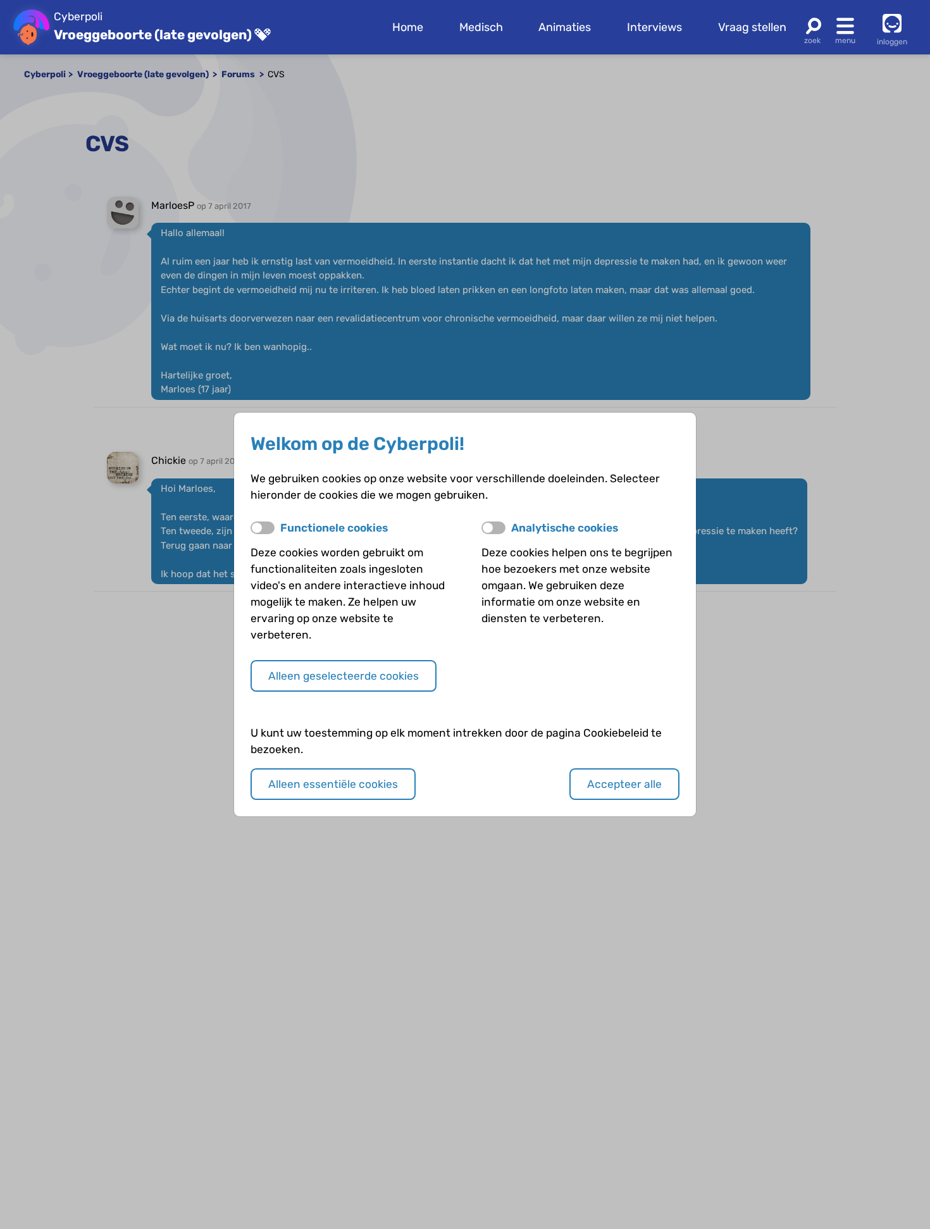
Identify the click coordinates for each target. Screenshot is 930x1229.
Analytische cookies (564, 527)
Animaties (564, 27)
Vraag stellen (752, 27)
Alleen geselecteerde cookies (343, 676)
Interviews (654, 27)
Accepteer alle (624, 784)
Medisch (481, 27)
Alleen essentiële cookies (333, 784)
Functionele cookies (334, 527)
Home (407, 27)
